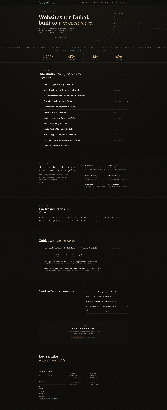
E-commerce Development (75, 377)
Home (82, 2)
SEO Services (93, 373)
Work (102, 2)
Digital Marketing (93, 375)
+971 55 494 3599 (42, 379)
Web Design (89, 2)
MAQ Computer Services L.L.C (53, 398)
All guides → (124, 241)
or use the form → (91, 337)
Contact (112, 382)
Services (96, 2)
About (112, 373)
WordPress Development (75, 382)
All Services (113, 381)
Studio (113, 2)
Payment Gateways (94, 384)
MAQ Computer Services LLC (74, 50)
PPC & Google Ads (94, 377)
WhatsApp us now (77, 337)
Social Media (92, 380)
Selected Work (114, 375)
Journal (107, 2)
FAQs (112, 379)
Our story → (42, 182)
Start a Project (122, 2)
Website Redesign (73, 384)
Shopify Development (74, 380)
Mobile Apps (92, 382)
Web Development (73, 375)
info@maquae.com (42, 381)
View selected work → (61, 37)
